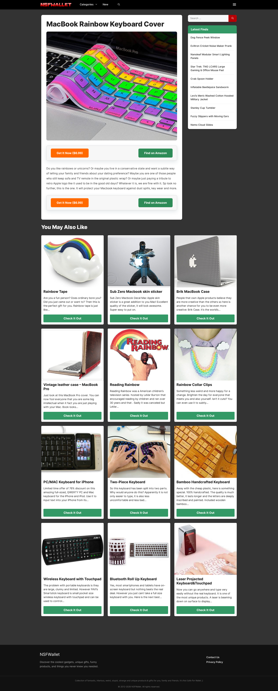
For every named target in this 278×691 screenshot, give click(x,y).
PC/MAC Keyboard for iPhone (68, 482)
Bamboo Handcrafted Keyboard (203, 482)
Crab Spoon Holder (202, 78)
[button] (97, 4)
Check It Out (72, 318)
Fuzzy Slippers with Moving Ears (210, 116)
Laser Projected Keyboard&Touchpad (194, 581)
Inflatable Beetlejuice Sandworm (210, 87)
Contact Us (212, 657)
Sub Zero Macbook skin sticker (136, 291)
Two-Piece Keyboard (127, 482)
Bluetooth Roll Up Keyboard (133, 579)
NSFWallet (50, 654)
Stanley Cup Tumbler (203, 107)
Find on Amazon (155, 153)
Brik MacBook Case (193, 291)
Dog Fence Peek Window (205, 37)
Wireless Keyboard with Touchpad (72, 579)
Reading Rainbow (124, 385)
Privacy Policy (214, 662)
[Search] (232, 18)
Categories (87, 4)
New (105, 4)
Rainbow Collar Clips (194, 385)
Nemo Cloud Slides (202, 124)
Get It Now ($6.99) (70, 153)
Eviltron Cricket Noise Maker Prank (211, 45)
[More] (234, 4)
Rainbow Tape (55, 291)
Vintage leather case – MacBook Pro (70, 387)
